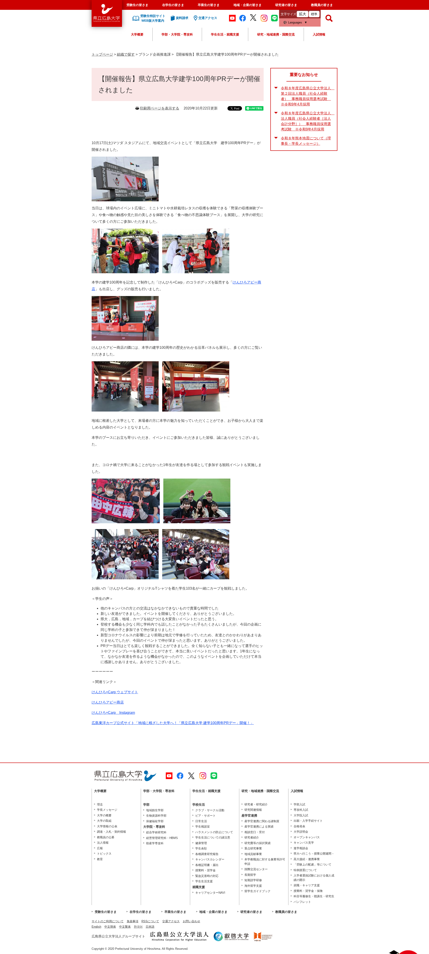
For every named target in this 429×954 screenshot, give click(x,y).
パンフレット (302, 902)
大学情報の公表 (107, 826)
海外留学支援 (253, 885)
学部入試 (299, 804)
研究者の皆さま (286, 5)
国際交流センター (256, 869)
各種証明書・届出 (207, 865)
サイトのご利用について (108, 921)
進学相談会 (301, 848)
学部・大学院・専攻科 (177, 34)
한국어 (138, 926)
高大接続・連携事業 (307, 859)
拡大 (302, 14)
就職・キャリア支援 (307, 885)
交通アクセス (171, 921)
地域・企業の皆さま (247, 5)
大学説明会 (301, 831)
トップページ (102, 54)
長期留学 (250, 874)
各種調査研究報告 (207, 854)
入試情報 (319, 34)
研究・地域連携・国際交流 (276, 34)
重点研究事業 (253, 848)
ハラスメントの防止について (214, 832)
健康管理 (201, 843)
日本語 (150, 926)
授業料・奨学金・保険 (308, 891)
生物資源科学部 (156, 815)
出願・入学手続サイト (308, 820)
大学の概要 (104, 815)
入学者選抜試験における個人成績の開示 (314, 878)
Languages (295, 22)
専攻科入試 (301, 809)
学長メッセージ (107, 809)
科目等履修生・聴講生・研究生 (314, 896)
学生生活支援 (204, 881)
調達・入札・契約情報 (111, 831)
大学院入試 (301, 815)
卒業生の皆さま (209, 5)
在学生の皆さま (173, 5)
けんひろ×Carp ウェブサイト (115, 692)
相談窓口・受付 (254, 832)
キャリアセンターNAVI (210, 892)
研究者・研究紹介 (256, 804)
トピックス (104, 853)
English (96, 926)
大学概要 (137, 34)
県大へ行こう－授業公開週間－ (314, 853)
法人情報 (103, 842)
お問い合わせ (191, 921)
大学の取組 (104, 820)
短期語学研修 (253, 880)
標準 (314, 14)
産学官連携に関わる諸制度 (261, 821)
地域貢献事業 (253, 854)
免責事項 (132, 921)
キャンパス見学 (304, 842)
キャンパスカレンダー (209, 859)
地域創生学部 (155, 810)
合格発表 (299, 826)
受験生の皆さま (137, 5)
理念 (100, 804)
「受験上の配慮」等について (312, 864)
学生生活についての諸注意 (212, 837)
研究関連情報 (253, 809)
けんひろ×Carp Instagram (113, 712)
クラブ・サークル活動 (209, 810)
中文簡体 (110, 926)
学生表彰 (201, 848)
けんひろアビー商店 (108, 702)
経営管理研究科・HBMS (162, 838)
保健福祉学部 (155, 821)
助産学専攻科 (155, 843)
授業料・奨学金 (205, 870)
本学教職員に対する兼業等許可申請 (264, 862)
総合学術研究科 (156, 832)
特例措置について (305, 870)
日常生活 (201, 821)
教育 (100, 859)
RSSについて (150, 921)
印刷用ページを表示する (159, 108)
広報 (100, 848)
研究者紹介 (251, 837)
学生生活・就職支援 (225, 34)
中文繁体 (125, 926)
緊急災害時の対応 (207, 876)
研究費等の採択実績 (257, 843)
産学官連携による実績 (258, 826)
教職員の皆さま (322, 5)
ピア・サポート (205, 815)
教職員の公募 (105, 837)
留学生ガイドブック (257, 891)
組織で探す (126, 54)
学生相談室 (202, 826)
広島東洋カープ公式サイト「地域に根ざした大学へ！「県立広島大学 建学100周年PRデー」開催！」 (173, 723)
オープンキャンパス (307, 837)
